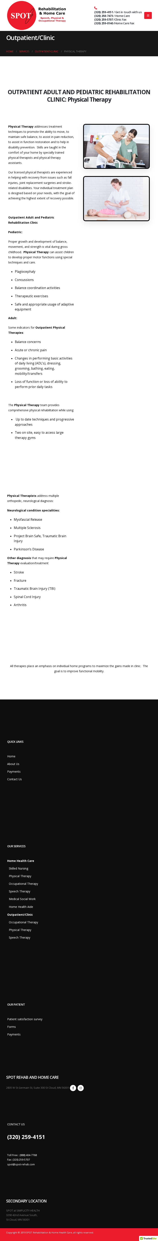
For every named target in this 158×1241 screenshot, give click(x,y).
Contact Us (14, 779)
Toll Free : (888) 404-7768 (22, 1155)
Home (11, 756)
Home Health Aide (20, 907)
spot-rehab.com (25, 1164)
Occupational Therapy (22, 884)
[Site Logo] (37, 15)
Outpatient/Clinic (20, 915)
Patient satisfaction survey (24, 1019)
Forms (11, 1027)
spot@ (11, 1164)
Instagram (81, 1088)
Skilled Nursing (17, 868)
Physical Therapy (19, 876)
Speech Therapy (18, 891)
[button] (148, 15)
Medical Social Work (21, 899)
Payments (14, 771)
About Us (13, 764)
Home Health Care (20, 861)
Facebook (73, 1088)
